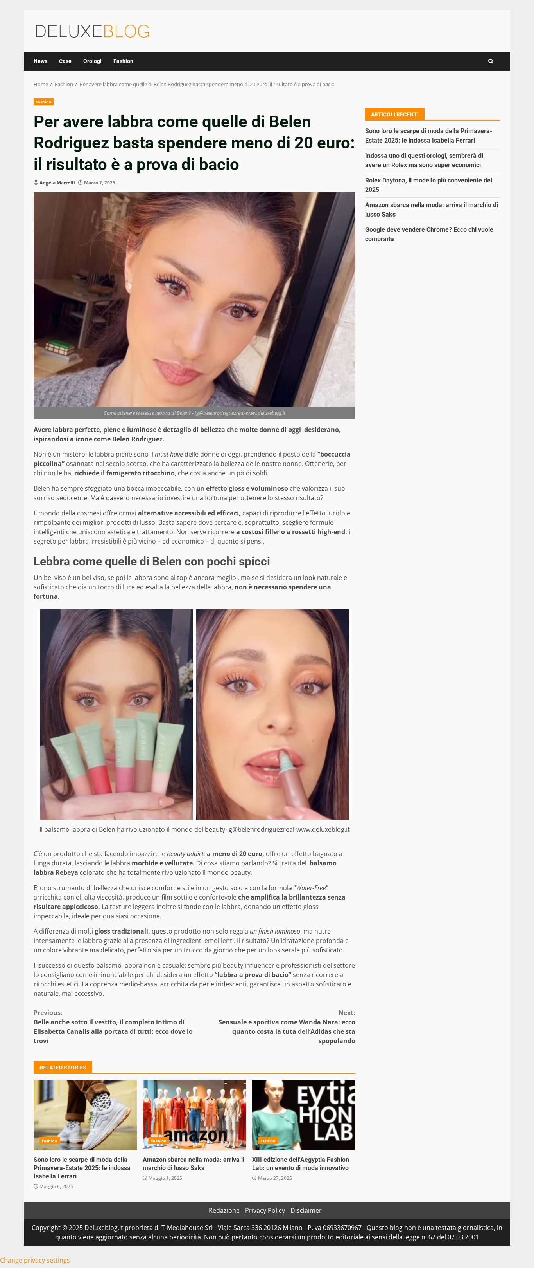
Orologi (92, 61)
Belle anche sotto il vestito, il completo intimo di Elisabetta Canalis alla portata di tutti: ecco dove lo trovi (113, 1026)
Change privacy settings (35, 1260)
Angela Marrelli (57, 182)
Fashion (123, 61)
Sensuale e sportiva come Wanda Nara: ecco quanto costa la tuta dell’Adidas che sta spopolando (287, 1026)
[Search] (490, 61)
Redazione (224, 1210)
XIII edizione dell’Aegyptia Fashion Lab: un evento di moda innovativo (303, 1115)
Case (65, 61)
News (40, 61)
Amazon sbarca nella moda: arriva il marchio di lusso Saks (194, 1115)
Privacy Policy (265, 1210)
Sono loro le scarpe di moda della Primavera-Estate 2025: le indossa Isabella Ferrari (85, 1115)
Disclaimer (306, 1210)
